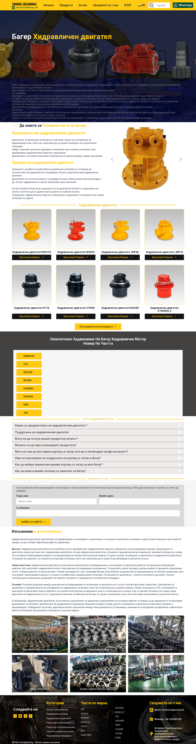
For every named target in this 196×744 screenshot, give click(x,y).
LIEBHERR (119, 720)
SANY (118, 725)
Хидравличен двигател (58, 718)
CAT (83, 709)
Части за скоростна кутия (59, 731)
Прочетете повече (29, 257)
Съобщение (23, 508)
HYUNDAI (85, 718)
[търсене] (151, 5)
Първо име (23, 496)
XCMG (118, 738)
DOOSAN (119, 708)
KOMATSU (85, 722)
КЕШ (83, 730)
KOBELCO (119, 712)
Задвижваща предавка (58, 735)
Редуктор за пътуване (58, 722)
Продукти (66, 5)
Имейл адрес (107, 496)
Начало (49, 5)
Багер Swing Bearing (57, 709)
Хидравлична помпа (57, 714)
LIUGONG (119, 729)
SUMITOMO (86, 735)
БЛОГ (128, 5)
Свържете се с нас (106, 5)
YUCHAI (118, 733)
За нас (82, 5)
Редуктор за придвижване (60, 727)
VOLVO (84, 726)
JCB (117, 716)
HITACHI (84, 713)
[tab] (29, 356)
